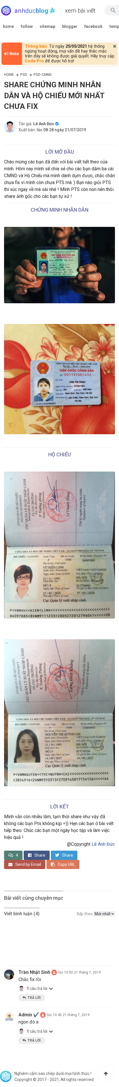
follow (27, 26)
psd (23, 75)
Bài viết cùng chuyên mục (33, 898)
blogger (69, 26)
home (8, 26)
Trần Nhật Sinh (34, 972)
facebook (93, 26)
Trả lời (34, 998)
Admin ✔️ (28, 1015)
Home (9, 75)
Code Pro (34, 61)
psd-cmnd (43, 75)
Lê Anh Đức (103, 844)
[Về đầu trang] (105, 1073)
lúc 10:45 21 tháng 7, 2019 (68, 1015)
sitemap (47, 26)
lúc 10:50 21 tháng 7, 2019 (79, 972)
